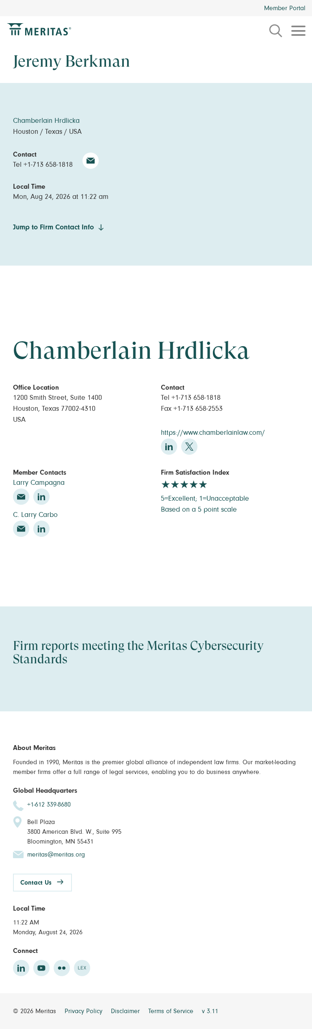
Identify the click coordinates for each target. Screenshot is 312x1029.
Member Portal (285, 8)
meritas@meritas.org (56, 854)
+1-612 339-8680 (49, 804)
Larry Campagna (39, 482)
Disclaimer (126, 1011)
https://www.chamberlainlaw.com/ (213, 432)
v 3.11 (210, 1011)
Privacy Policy (84, 1011)
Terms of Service (171, 1011)
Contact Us (36, 882)
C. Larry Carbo (35, 515)
